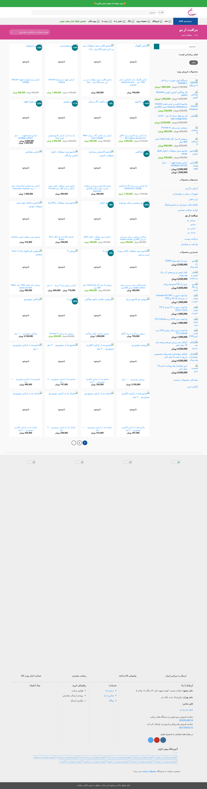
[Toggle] (155, 193)
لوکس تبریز (192, 386)
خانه (166, 21)
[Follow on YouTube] (157, 740)
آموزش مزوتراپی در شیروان (165, 761)
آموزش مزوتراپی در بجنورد (166, 757)
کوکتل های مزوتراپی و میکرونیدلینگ (181, 204)
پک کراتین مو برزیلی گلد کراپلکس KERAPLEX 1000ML (133, 187)
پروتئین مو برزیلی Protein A (62, 333)
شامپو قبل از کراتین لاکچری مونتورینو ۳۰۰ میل (133, 428)
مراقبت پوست (191, 238)
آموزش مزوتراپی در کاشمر (71, 761)
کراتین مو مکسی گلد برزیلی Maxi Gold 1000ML (97, 136)
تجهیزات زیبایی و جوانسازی (185, 193)
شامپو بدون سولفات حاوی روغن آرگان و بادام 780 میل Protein (61, 187)
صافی (194, 62)
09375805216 (186, 727)
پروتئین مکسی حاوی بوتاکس (97, 333)
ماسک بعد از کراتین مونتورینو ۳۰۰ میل (61, 428)
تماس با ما (118, 21)
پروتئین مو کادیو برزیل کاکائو (133, 333)
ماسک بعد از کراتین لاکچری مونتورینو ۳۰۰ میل (25, 428)
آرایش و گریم (191, 188)
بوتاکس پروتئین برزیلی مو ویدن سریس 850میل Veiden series (133, 238)
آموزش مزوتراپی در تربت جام (119, 757)
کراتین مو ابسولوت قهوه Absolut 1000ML (26, 81)
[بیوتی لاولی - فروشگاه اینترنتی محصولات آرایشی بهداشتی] (184, 12)
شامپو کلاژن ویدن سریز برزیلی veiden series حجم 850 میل (133, 286)
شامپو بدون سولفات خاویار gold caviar (97, 238)
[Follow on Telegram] (150, 740)
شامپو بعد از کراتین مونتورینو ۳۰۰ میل (61, 380)
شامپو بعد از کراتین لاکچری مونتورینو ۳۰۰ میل (97, 380)
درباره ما (105, 21)
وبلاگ (111, 700)
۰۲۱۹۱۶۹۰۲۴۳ (186, 710)
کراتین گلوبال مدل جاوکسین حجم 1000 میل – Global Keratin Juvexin (133, 82)
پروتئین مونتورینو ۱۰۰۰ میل (133, 379)
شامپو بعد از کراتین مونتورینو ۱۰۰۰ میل (25, 380)
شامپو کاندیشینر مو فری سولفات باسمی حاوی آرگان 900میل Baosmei (97, 188)
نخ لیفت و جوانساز (189, 244)
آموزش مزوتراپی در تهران (68, 757)
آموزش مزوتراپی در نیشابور (94, 761)
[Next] (74, 442)
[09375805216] (89, 3)
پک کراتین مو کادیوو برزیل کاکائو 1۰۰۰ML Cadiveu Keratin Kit (133, 136)
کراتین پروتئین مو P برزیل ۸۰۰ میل (61, 285)
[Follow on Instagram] (163, 740)
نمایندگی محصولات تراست (185, 380)
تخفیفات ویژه (141, 21)
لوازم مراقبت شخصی (188, 210)
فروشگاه (155, 21)
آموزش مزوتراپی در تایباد (143, 757)
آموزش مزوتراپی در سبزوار (44, 757)
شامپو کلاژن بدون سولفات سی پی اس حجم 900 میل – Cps (97, 81)
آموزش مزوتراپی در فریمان (141, 761)
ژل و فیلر (193, 199)
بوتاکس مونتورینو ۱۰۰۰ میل (25, 333)
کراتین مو (192, 228)
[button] (10, 12)
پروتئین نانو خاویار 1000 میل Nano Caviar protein (25, 286)
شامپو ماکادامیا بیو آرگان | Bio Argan (61, 238)
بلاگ (129, 21)
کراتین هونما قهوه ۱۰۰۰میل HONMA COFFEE (25, 136)
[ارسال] (34, 12)
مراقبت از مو (191, 215)
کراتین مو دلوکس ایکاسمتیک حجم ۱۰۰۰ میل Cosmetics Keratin (26, 187)
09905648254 (186, 720)
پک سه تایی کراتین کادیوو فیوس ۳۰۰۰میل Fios (61, 136)
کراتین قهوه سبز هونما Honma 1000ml (61, 81)
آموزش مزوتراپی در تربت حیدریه (93, 757)
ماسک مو (192, 232)
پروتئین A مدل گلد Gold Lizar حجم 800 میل (97, 286)
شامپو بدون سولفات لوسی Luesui (25, 237)
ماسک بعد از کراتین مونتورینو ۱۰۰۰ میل (97, 428)
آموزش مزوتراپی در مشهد (118, 761)
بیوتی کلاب (92, 21)
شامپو (193, 224)
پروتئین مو (191, 220)
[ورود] (17, 12)
